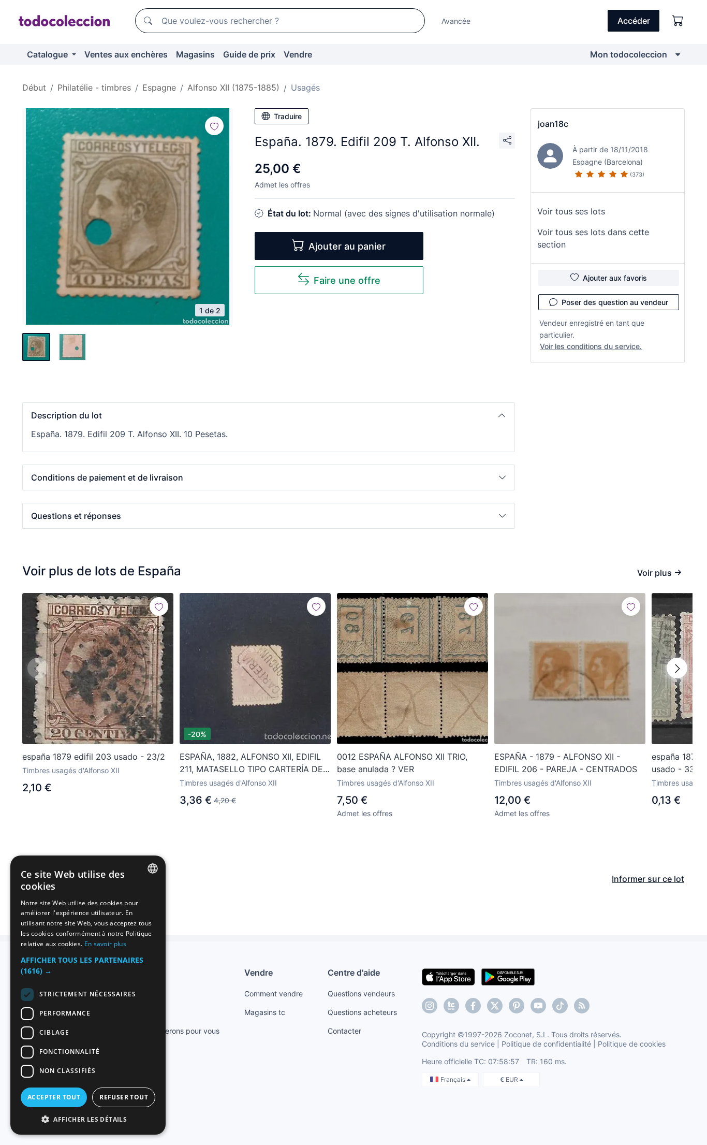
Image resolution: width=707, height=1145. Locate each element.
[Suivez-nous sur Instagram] (429, 1005)
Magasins (195, 54)
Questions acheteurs (362, 1012)
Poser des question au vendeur (615, 302)
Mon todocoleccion (628, 54)
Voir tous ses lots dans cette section (593, 238)
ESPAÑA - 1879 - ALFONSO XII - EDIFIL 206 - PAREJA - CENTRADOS (565, 762)
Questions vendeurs (361, 993)
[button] (268, 415)
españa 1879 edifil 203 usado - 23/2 (93, 756)
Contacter (344, 1030)
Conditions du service (458, 1043)
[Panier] (678, 20)
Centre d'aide (354, 972)
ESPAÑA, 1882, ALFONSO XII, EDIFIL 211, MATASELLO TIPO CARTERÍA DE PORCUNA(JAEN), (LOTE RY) (251, 763)
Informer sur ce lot (648, 879)
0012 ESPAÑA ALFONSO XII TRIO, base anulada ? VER (402, 762)
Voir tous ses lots (571, 211)
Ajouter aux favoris (615, 277)
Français (453, 1079)
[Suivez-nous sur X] (495, 1005)
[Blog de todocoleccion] (582, 1005)
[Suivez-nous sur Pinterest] (516, 1005)
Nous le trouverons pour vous (169, 1030)
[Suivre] (214, 126)
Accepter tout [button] (53, 1097)
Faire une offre (347, 280)
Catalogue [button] (48, 54)
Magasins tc (264, 1012)
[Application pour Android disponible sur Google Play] (508, 976)
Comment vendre (273, 993)
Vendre (298, 54)
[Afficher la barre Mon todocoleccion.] (677, 54)
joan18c (553, 124)
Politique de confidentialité (546, 1043)
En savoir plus (105, 943)
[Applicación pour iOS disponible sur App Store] (448, 976)
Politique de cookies (632, 1043)
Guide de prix (249, 54)
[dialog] (88, 995)
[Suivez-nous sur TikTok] (560, 1005)
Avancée (455, 21)
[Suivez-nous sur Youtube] (538, 1005)
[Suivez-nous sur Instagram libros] (451, 1005)
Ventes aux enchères (126, 54)
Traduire (288, 116)
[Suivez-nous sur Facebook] (473, 1005)
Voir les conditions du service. (591, 346)
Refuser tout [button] (123, 1097)
